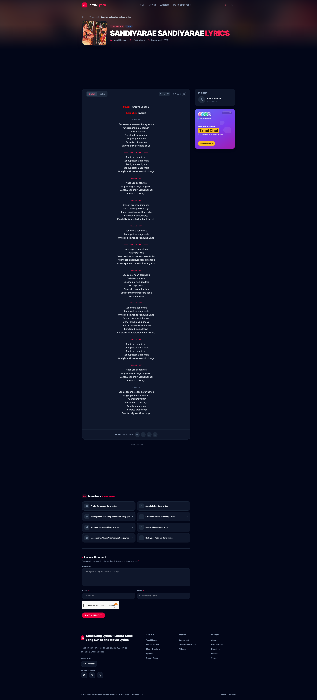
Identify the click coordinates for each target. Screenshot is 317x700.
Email (140, 590)
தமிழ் (102, 94)
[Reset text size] (164, 94)
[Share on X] (92, 675)
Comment (87, 566)
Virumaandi (94, 17)
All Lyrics (182, 649)
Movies (152, 5)
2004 (129, 26)
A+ (168, 94)
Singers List (184, 640)
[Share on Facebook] (137, 434)
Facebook (91, 664)
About (213, 640)
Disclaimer (215, 649)
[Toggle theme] (226, 5)
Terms (223, 694)
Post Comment (93, 615)
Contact (214, 658)
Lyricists (164, 5)
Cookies (232, 694)
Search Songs (152, 658)
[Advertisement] (158, 68)
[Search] (232, 5)
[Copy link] (155, 434)
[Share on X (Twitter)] (143, 434)
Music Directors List (187, 644)
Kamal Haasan (120, 40)
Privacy (214, 653)
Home (142, 5)
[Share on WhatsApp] (149, 434)
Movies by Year (152, 644)
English (92, 94)
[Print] (184, 94)
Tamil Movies (151, 640)
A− (161, 94)
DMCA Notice (217, 644)
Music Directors (182, 5)
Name (85, 590)
